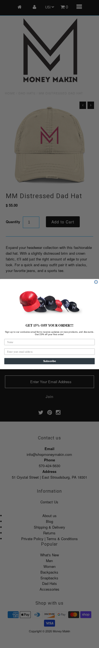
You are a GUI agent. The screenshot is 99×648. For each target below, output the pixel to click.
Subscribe (49, 361)
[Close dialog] (96, 282)
